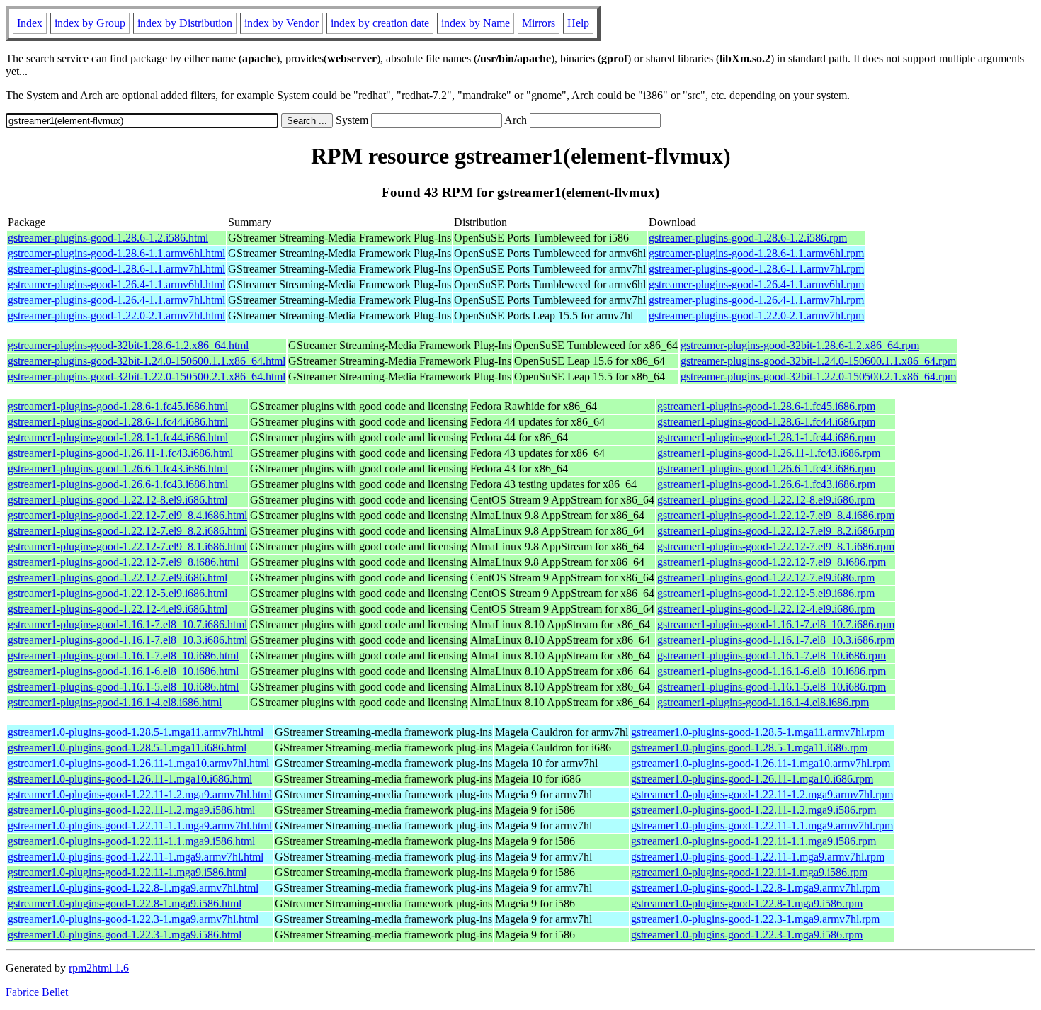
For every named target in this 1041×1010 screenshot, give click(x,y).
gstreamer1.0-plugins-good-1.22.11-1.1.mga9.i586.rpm (753, 841)
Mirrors (538, 23)
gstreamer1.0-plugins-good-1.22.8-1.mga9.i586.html (124, 903)
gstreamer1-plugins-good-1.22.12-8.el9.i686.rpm (766, 500)
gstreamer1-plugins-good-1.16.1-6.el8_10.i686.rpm (771, 671)
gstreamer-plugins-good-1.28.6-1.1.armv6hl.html (116, 253)
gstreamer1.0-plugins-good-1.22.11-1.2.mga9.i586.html (131, 810)
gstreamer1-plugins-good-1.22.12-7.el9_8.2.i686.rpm (775, 531)
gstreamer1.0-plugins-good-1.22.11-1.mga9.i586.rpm (749, 872)
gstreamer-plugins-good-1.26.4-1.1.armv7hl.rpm (756, 300)
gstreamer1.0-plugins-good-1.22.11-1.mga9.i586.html (127, 872)
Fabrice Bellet (37, 992)
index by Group (90, 23)
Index (29, 23)
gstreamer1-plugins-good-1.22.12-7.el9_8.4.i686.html (127, 515)
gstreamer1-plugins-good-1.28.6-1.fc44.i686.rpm (766, 422)
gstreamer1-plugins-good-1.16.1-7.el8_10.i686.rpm (771, 655)
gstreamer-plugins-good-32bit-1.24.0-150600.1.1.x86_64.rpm (818, 361)
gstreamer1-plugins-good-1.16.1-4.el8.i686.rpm (763, 702)
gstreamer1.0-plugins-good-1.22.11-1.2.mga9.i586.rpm (753, 810)
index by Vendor (281, 23)
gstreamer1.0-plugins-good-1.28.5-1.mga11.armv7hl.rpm (757, 732)
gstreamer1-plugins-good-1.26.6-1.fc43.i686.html (118, 469)
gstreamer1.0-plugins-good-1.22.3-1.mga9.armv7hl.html (133, 919)
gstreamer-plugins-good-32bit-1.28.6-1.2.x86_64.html (128, 345)
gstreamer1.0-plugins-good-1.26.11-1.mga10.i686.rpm (752, 779)
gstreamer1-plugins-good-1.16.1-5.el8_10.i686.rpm (771, 687)
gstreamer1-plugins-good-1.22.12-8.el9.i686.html (117, 500)
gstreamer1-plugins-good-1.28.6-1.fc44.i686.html (118, 422)
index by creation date (380, 23)
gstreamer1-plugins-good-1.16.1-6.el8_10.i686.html (123, 671)
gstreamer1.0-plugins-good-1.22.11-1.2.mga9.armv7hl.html (140, 794)
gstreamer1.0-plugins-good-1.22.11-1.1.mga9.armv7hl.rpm (762, 825)
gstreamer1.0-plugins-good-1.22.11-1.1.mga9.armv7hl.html (140, 825)
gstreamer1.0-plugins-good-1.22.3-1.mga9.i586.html (124, 935)
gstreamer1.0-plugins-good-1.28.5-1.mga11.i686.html (127, 748)
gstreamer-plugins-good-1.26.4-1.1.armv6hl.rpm (756, 284)
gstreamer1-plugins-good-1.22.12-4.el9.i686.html (117, 609)
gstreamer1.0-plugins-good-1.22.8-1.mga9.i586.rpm (747, 903)
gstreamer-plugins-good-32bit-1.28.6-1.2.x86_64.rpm (800, 345)
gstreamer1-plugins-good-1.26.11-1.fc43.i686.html (120, 453)
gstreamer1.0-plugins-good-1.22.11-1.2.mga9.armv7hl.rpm (762, 794)
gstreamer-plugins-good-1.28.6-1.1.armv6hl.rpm (756, 253)
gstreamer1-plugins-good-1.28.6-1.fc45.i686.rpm (766, 406)
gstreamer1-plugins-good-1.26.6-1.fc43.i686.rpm (766, 469)
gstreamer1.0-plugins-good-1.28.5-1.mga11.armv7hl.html (135, 732)
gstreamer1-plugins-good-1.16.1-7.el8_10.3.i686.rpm (775, 640)
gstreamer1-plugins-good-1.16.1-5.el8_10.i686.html (123, 687)
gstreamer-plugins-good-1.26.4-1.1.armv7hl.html (116, 300)
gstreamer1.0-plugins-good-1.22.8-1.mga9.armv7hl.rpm (755, 888)
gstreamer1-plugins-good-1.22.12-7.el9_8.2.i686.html (127, 531)
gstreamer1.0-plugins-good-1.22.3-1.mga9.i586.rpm (747, 935)
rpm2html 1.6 (99, 968)
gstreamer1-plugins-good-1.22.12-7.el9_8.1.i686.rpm (775, 546)
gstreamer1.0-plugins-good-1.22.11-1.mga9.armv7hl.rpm (757, 857)
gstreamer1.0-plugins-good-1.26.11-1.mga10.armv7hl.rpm (760, 763)
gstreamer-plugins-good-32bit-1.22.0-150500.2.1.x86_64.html (146, 376)
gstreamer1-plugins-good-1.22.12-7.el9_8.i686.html (123, 562)
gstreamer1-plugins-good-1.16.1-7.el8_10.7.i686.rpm (775, 624)
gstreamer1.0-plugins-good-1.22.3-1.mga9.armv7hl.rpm (755, 919)
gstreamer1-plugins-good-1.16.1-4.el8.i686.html (115, 702)
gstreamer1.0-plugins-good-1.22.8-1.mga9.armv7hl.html (133, 888)
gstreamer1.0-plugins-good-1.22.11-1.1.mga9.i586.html (131, 841)
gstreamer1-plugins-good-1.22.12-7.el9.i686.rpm (766, 578)
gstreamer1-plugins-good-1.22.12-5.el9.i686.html (117, 593)
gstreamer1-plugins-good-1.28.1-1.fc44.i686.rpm (766, 437)
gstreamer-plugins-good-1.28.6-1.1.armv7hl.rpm (756, 269)
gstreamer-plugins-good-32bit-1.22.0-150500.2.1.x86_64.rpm (818, 376)
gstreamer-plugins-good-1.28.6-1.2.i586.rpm (748, 238)
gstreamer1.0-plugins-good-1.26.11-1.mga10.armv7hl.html (138, 763)
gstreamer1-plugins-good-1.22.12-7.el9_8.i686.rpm (771, 562)
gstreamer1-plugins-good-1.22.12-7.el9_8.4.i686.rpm (775, 515)
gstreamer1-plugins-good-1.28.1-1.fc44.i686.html (118, 437)
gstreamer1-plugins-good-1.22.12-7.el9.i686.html (117, 578)
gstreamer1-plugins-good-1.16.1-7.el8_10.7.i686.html (127, 624)
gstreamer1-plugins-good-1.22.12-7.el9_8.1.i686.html (127, 546)
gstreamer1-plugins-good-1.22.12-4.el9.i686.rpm (766, 609)
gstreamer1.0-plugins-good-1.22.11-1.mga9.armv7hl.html (135, 857)
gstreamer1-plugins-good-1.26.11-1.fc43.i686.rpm (768, 453)
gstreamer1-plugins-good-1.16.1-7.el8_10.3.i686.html (127, 640)
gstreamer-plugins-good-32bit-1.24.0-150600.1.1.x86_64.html (146, 361)
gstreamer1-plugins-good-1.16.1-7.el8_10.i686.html (123, 655)
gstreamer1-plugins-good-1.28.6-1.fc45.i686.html (118, 406)
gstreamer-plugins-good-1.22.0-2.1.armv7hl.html (116, 316)
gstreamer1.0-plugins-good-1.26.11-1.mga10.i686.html (130, 779)
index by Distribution (184, 23)
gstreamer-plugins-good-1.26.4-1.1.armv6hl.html (116, 284)
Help (578, 23)
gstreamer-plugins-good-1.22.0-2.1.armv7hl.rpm (756, 316)
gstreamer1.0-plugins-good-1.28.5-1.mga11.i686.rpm (749, 748)
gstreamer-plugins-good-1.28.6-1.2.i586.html (108, 238)
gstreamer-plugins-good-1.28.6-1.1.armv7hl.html (116, 269)
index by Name (475, 23)
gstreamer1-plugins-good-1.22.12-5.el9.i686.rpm (766, 593)
